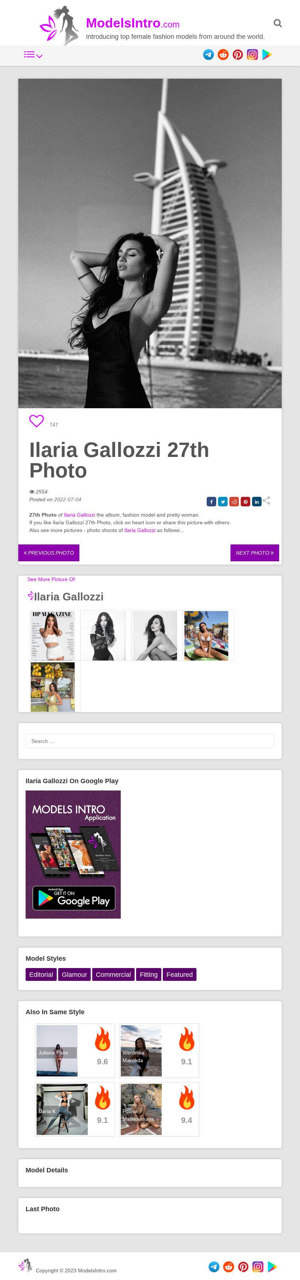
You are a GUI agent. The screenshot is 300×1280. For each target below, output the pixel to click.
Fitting (149, 974)
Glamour (74, 974)
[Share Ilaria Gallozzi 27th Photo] (266, 503)
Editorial (41, 974)
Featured (179, 974)
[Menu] (33, 58)
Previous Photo (50, 553)
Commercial (113, 974)
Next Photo (253, 553)
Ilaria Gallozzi (79, 515)
